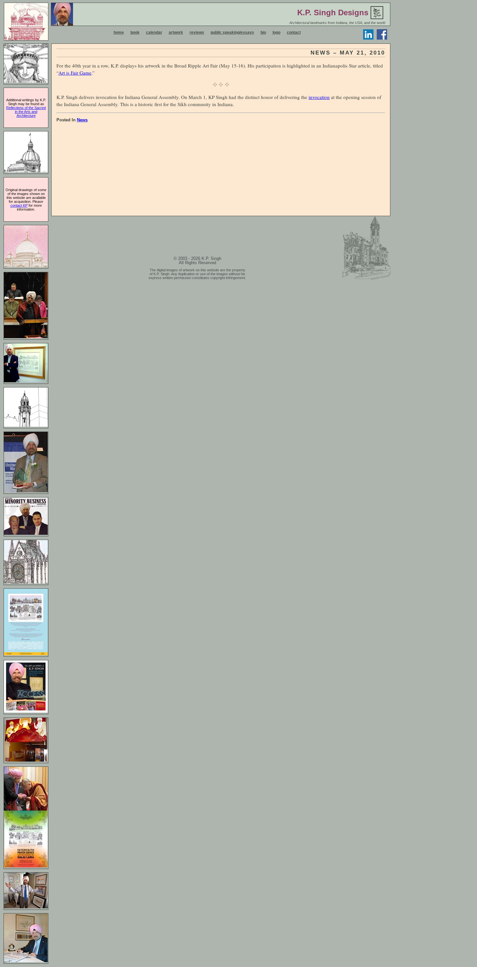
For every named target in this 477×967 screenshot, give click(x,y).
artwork (176, 32)
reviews (197, 32)
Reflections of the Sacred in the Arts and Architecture (26, 111)
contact (294, 32)
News (82, 119)
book (135, 32)
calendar (154, 32)
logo (276, 32)
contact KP (19, 205)
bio (263, 32)
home (119, 32)
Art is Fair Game (75, 72)
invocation (319, 97)
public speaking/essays (232, 32)
